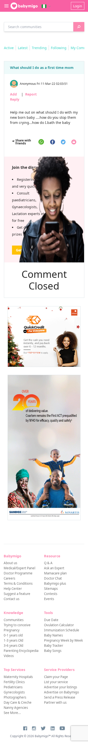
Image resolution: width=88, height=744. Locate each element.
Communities (13, 620)
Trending (39, 47)
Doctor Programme (18, 573)
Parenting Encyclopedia (21, 650)
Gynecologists (14, 692)
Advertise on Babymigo (61, 692)
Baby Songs (52, 650)
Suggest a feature (17, 594)
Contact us (11, 599)
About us (10, 563)
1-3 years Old (13, 640)
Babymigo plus (55, 583)
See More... (12, 713)
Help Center (13, 588)
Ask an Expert (54, 568)
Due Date (51, 620)
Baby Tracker (53, 645)
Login (77, 6)
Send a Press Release (59, 697)
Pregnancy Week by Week (63, 640)
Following (58, 47)
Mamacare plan (55, 573)
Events (49, 599)
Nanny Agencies (16, 707)
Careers (9, 578)
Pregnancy (12, 630)
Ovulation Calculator (59, 625)
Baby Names (53, 635)
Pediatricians (13, 687)
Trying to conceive (17, 625)
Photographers (15, 697)
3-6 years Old (13, 645)
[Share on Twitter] (63, 142)
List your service (56, 682)
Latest (23, 47)
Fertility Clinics (14, 682)
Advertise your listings (60, 687)
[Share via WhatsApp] (41, 142)
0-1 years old (13, 635)
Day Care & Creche (18, 702)
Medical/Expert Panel (19, 568)
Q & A (48, 563)
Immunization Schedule (61, 630)
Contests (50, 594)
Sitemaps (51, 588)
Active (9, 47)
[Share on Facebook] (52, 142)
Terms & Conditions (18, 583)
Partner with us (55, 702)
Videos (9, 656)
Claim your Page (56, 677)
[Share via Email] (73, 142)
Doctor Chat (53, 578)
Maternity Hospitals (18, 677)
